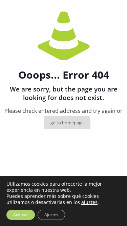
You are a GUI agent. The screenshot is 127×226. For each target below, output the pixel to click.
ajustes (89, 202)
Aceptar (20, 215)
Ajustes (51, 215)
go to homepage (67, 123)
